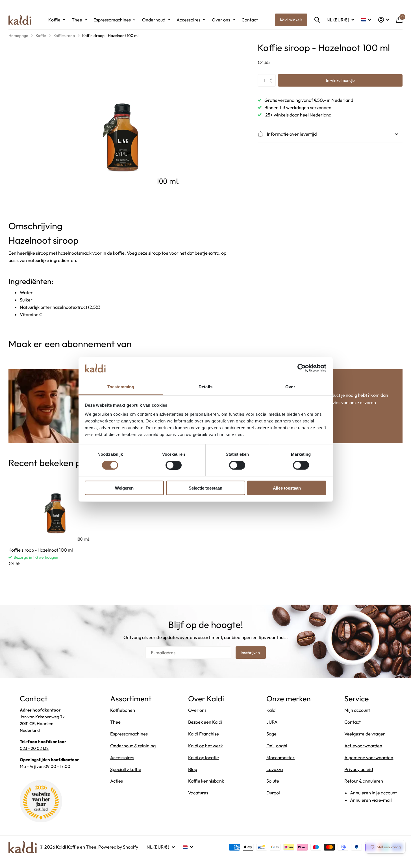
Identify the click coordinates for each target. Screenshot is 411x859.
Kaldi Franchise (203, 734)
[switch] (174, 465)
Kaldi (271, 710)
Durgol (273, 793)
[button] (273, 75)
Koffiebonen (122, 710)
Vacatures (198, 793)
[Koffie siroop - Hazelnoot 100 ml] (56, 507)
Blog (192, 769)
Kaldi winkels (291, 19)
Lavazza (274, 769)
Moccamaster (280, 757)
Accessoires (189, 20)
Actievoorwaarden (363, 745)
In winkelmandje (340, 80)
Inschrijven (251, 652)
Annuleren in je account (373, 793)
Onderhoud (153, 20)
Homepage (18, 35)
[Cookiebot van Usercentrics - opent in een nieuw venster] (301, 368)
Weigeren (124, 487)
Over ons (221, 20)
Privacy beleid (358, 769)
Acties (116, 781)
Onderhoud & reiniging (133, 745)
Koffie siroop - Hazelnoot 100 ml (40, 550)
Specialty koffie (125, 769)
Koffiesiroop (64, 35)
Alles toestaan (287, 487)
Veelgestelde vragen (365, 734)
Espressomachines (112, 20)
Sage (271, 734)
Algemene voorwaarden (368, 757)
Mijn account (357, 710)
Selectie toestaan (205, 487)
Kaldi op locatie (203, 757)
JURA (271, 722)
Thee (77, 20)
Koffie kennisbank (206, 781)
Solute (272, 781)
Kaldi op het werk (205, 745)
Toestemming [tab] (120, 386)
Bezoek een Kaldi (205, 722)
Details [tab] (205, 386)
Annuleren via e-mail (371, 800)
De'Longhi (276, 745)
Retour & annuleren (363, 781)
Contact (250, 20)
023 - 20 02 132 (34, 748)
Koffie (54, 20)
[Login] (383, 20)
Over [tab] (290, 386)
